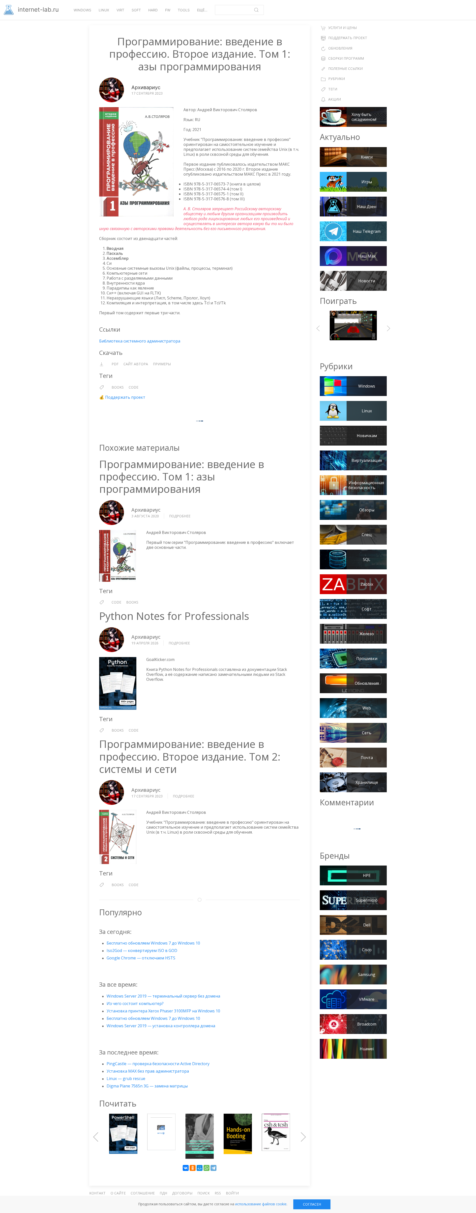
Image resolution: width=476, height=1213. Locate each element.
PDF (115, 364)
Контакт (97, 1193)
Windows (82, 10)
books (118, 387)
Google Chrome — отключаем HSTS (141, 958)
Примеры (162, 364)
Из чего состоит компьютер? (135, 1003)
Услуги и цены (342, 27)
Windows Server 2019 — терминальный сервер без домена (163, 996)
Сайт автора (135, 364)
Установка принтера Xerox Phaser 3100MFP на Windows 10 (163, 1011)
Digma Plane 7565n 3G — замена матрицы (147, 1086)
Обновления (340, 48)
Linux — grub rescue (126, 1078)
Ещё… (202, 10)
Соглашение (143, 1193)
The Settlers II (353, 328)
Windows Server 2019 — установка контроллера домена (161, 1025)
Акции (334, 99)
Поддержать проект (125, 397)
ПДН (163, 1193)
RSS (218, 1193)
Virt (120, 10)
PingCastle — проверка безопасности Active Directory (158, 1063)
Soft (136, 10)
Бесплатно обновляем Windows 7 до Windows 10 (153, 943)
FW (167, 10)
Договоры (182, 1193)
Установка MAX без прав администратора (148, 1071)
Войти (232, 1193)
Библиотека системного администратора (139, 341)
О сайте (118, 1193)
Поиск (203, 1193)
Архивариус (145, 87)
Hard (153, 10)
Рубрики (336, 78)
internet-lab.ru (37, 9)
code (133, 387)
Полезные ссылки (345, 68)
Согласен (312, 1204)
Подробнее (179, 516)
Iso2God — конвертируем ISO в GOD (142, 950)
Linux (104, 10)
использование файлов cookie (261, 1204)
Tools (184, 10)
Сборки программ (346, 58)
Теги (332, 89)
